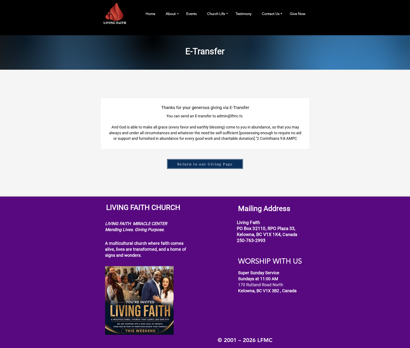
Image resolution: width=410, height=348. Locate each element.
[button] (168, 14)
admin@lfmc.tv (229, 116)
